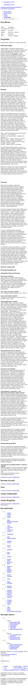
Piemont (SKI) (13, 648)
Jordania (9, 556)
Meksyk (9, 572)
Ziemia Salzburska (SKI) (16, 629)
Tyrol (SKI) (13, 627)
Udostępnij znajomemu (6, 477)
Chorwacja (10, 527)
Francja (9, 542)
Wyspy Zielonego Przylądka (14, 611)
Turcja (8, 604)
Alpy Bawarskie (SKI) (15, 634)
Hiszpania (9, 549)
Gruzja (8, 546)
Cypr (8, 528)
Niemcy (9, 574)
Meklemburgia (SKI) (15, 639)
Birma (8, 520)
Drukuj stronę (15, 477)
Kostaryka (9, 562)
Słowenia (9, 591)
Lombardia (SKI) (14, 647)
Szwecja (9, 597)
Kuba (8, 563)
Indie (8, 552)
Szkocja (9, 594)
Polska (8, 581)
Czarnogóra (10, 530)
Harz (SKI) (12, 636)
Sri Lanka (9, 593)
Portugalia (9, 583)
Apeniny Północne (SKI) (16, 644)
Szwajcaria (10, 595)
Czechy (9, 531)
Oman (8, 579)
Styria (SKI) (13, 626)
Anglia (8, 515)
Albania (9, 513)
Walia (8, 607)
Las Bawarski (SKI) (15, 637)
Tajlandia (9, 600)
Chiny (8, 525)
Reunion (9, 586)
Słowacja (9, 590)
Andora (9, 514)
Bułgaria (9, 523)
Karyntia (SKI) (13, 625)
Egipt (8, 537)
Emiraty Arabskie (11, 538)
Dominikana (10, 534)
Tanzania (9, 601)
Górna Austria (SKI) (15, 623)
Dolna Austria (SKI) (15, 622)
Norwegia (9, 576)
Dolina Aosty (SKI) (15, 646)
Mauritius (9, 570)
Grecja (8, 545)
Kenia (8, 560)
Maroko (9, 569)
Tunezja (9, 603)
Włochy (9, 610)
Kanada (9, 559)
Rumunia (9, 587)
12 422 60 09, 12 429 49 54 (7, 8)
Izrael (8, 553)
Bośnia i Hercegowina (12, 521)
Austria (9, 517)
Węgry (8, 608)
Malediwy (9, 566)
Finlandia (9, 541)
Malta (8, 567)
